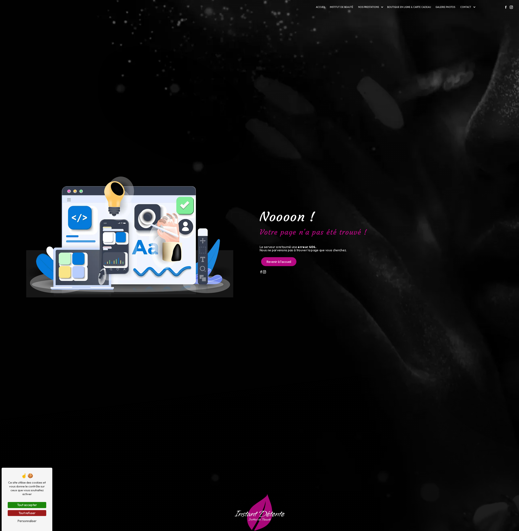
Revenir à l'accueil (278, 262)
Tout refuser (26, 513)
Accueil (320, 7)
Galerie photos (445, 7)
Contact (465, 7)
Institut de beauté (341, 7)
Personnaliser (26, 521)
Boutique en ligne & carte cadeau (409, 7)
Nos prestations (368, 7)
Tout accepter (27, 505)
